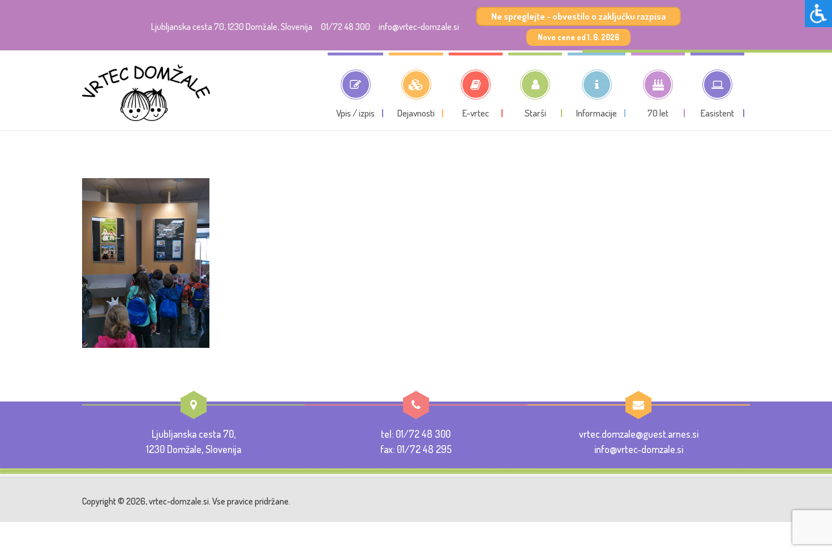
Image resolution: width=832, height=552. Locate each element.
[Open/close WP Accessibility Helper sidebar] (818, 13)
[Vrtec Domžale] (146, 93)
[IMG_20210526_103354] (145, 261)
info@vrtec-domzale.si (419, 26)
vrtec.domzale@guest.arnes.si (638, 434)
